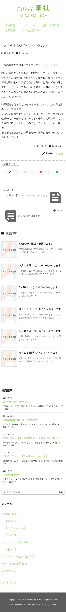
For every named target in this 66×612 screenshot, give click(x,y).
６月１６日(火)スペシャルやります (38, 352)
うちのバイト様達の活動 (18, 556)
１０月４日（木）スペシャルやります (40, 330)
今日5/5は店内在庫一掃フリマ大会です (20, 420)
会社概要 (10, 25)
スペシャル (23, 53)
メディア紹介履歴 (14, 563)
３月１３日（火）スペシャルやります (40, 265)
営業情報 (10, 513)
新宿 (11, 520)
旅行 (11, 549)
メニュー (30, 25)
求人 (11, 535)
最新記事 (10, 30)
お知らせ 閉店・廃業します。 (36, 243)
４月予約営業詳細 (11, 474)
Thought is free (50, 604)
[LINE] (56, 172)
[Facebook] (25, 172)
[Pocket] (41, 172)
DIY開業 (9, 570)
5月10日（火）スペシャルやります (38, 287)
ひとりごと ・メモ (15, 542)
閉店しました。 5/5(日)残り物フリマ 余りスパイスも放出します (32, 438)
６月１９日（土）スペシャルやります (40, 309)
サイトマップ (9, 582)
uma (60, 153)
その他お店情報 (30, 30)
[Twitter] (9, 172)
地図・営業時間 (50, 25)
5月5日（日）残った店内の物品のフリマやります (25, 456)
